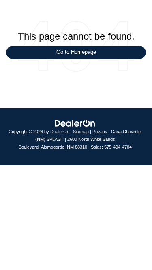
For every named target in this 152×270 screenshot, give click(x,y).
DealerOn (59, 131)
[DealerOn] (75, 123)
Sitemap (81, 131)
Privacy (99, 131)
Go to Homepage (76, 52)
